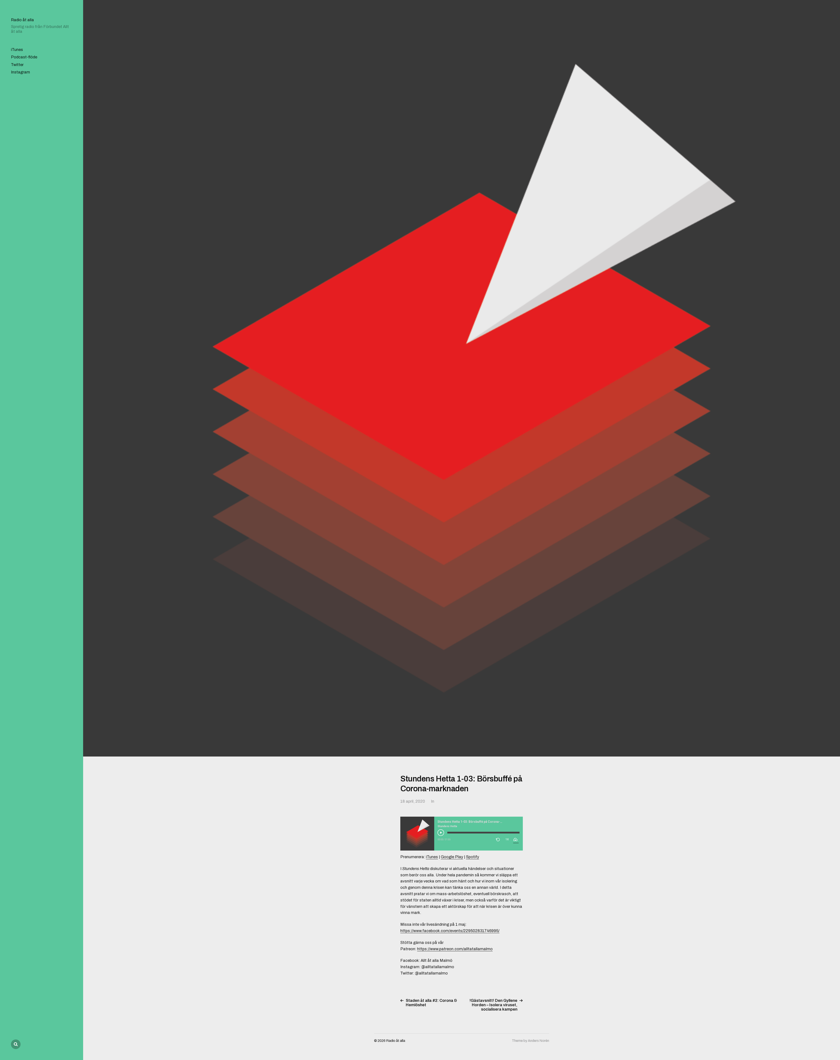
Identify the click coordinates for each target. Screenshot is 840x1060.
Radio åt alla (22, 20)
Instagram (20, 72)
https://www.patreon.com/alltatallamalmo (455, 949)
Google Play (452, 857)
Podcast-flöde (24, 57)
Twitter (17, 65)
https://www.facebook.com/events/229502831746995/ (449, 931)
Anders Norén (538, 1041)
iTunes (17, 49)
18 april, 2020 (412, 801)
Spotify (472, 857)
